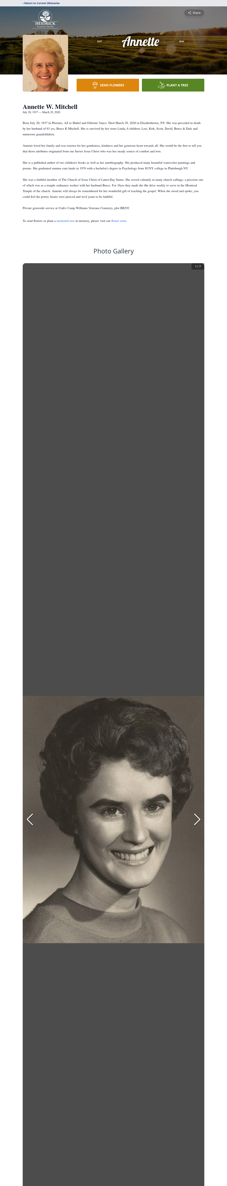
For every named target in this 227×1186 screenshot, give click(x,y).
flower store (118, 221)
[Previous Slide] (30, 819)
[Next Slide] (197, 819)
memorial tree (65, 221)
